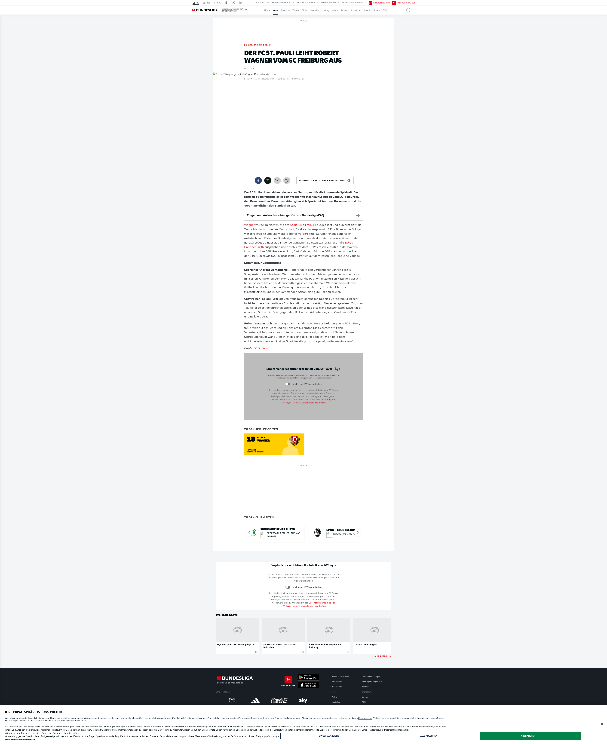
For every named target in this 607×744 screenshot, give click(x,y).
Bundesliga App (381, 3)
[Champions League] (233, 3)
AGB (364, 702)
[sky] (303, 700)
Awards (367, 10)
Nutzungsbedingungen (372, 682)
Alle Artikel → (382, 656)
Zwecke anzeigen (329, 736)
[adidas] (255, 700)
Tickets (344, 10)
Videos (335, 10)
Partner (334, 697)
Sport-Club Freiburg (303, 225)
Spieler (377, 10)
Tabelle (295, 10)
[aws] (231, 700)
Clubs (304, 10)
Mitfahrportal (329, 2)
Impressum (367, 692)
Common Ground (306, 2)
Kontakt (365, 687)
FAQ (385, 10)
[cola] (279, 700)
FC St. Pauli (352, 323)
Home (267, 10)
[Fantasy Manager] (394, 3)
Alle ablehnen (429, 736)
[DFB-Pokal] (226, 3)
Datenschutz (336, 682)
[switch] (287, 384)
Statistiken (355, 10)
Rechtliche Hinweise (340, 677)
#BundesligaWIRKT (282, 2)
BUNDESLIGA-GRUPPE (353, 2)
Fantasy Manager (406, 3)
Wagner (249, 225)
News (275, 10)
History (325, 10)
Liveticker (314, 10)
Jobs (333, 692)
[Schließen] (601, 723)
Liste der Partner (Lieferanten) (20, 740)
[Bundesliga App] (370, 3)
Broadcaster (262, 2)
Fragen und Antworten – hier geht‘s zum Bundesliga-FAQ (285, 215)
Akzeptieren (528, 736)
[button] (407, 10)
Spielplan (285, 10)
